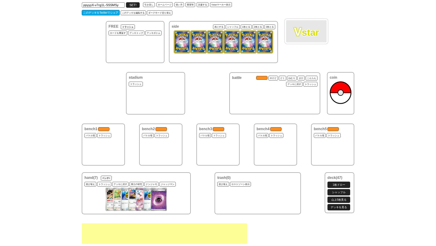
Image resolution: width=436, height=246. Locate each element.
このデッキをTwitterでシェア (100, 12)
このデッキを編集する (133, 13)
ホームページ (164, 4)
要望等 (190, 4)
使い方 (179, 4)
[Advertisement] (164, 233)
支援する (202, 4)
